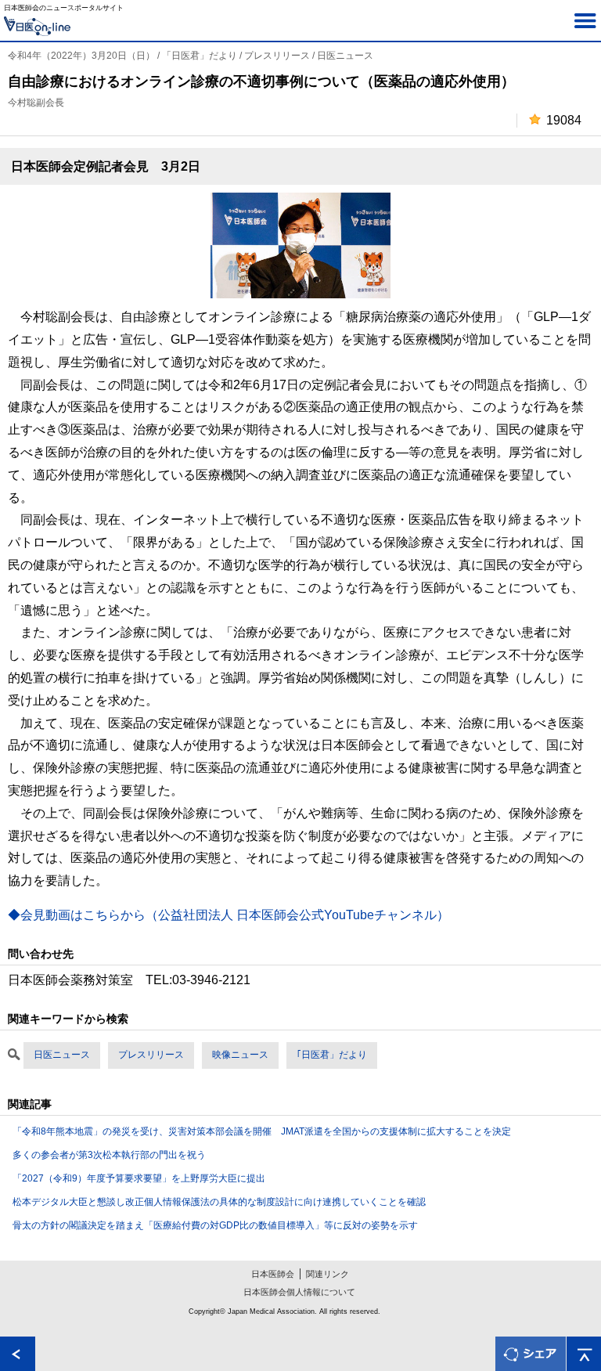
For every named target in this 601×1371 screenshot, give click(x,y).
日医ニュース (62, 1054)
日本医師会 (272, 1274)
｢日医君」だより (332, 1054)
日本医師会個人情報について (299, 1292)
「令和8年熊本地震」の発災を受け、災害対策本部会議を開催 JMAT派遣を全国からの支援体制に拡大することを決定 (262, 1131)
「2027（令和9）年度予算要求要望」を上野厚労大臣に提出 (139, 1178)
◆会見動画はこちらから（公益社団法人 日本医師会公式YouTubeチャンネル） (228, 915)
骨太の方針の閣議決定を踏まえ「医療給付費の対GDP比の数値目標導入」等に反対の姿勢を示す (215, 1225)
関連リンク (327, 1274)
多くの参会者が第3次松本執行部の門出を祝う (109, 1154)
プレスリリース (151, 1054)
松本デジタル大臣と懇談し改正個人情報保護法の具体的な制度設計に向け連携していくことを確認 (219, 1201)
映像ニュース (240, 1054)
